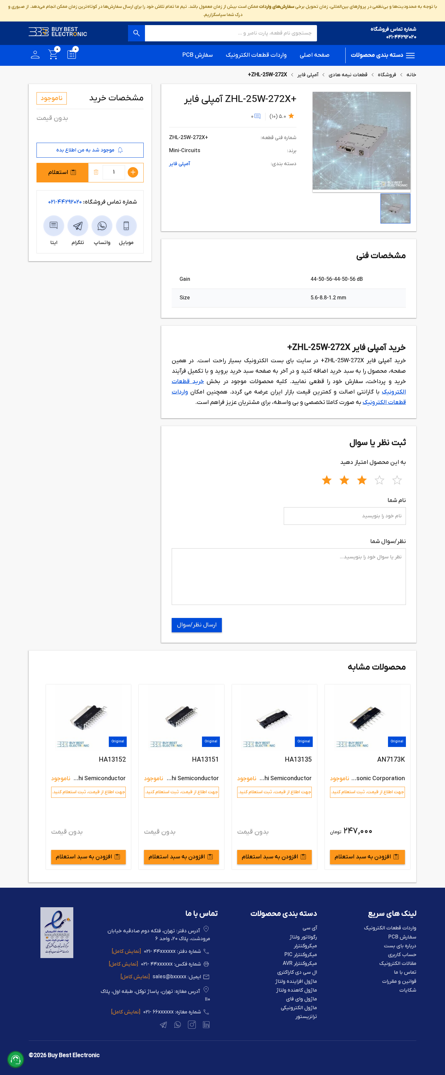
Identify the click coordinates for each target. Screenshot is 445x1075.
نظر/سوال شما (388, 541)
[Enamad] (56, 956)
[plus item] (133, 172)
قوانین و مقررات (399, 982)
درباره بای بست (400, 946)
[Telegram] (162, 1026)
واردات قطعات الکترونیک (256, 55)
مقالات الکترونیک (397, 964)
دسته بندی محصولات (377, 55)
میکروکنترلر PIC (300, 955)
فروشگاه (387, 75)
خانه (411, 75)
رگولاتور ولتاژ (303, 937)
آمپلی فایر (307, 75)
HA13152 (205, 760)
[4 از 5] (379, 479)
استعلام (58, 172)
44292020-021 (65, 202)
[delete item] (96, 172)
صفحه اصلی (315, 55)
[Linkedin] (205, 1026)
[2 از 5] (344, 479)
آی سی (310, 928)
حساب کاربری (402, 955)
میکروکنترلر (305, 946)
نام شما (397, 500)
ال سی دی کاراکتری (297, 972)
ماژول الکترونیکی (299, 1008)
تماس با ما (405, 972)
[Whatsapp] (176, 1026)
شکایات (407, 990)
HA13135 (391, 760)
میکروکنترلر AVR (300, 964)
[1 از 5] (327, 479)
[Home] (58, 33)
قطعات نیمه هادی (348, 75)
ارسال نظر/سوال (197, 625)
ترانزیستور (306, 1017)
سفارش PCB (197, 55)
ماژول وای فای (301, 999)
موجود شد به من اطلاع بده (85, 150)
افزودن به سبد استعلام (363, 857)
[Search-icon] (136, 33)
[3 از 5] (362, 479)
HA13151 (298, 760)
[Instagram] (191, 1026)
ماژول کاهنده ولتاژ (296, 990)
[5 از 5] (397, 479)
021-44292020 (401, 37)
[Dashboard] (35, 55)
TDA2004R (110, 760)
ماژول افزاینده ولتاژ (296, 982)
